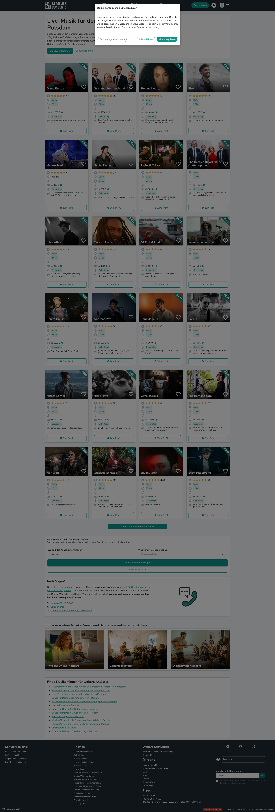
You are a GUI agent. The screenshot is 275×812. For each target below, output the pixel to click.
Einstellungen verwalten (112, 39)
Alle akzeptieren (167, 39)
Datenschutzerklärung (147, 27)
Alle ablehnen (146, 39)
